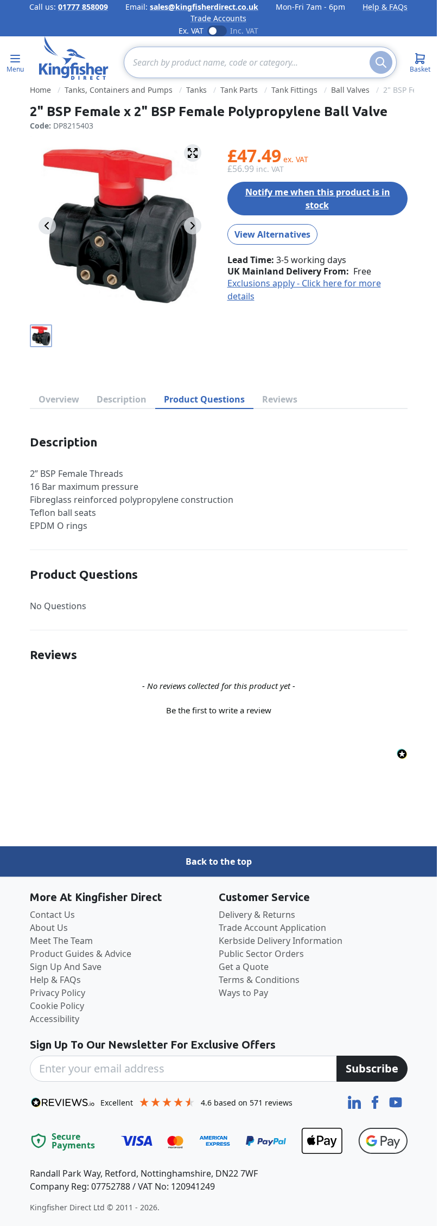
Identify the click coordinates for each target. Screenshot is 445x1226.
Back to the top (219, 861)
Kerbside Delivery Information (280, 941)
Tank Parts (239, 90)
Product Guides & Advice (80, 954)
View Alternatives (272, 234)
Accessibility (54, 1019)
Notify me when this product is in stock (317, 198)
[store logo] (74, 58)
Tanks (196, 90)
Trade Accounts (218, 18)
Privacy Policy (57, 993)
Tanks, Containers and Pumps (119, 90)
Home (40, 90)
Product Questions (204, 399)
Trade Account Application (272, 928)
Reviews (279, 399)
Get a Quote (244, 967)
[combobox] (260, 62)
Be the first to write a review (218, 710)
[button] (219, 709)
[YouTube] (395, 1101)
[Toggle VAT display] (217, 30)
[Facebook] (376, 1101)
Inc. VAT (244, 30)
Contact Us (52, 915)
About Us (49, 928)
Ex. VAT (191, 30)
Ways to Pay (243, 993)
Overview (59, 399)
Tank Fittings (294, 90)
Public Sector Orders (261, 954)
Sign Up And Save (65, 967)
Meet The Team (61, 941)
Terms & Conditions (259, 980)
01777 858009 (83, 7)
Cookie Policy (57, 1006)
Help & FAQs (385, 7)
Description (122, 399)
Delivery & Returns (257, 915)
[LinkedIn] (355, 1101)
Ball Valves (350, 90)
